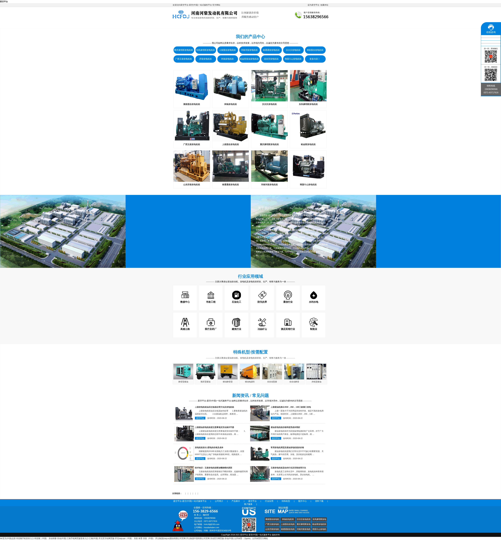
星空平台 (4, 1)
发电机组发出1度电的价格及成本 (209, 447)
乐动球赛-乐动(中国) (57, 538)
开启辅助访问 (306, 5)
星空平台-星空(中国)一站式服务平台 (194, 24)
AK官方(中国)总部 (8, 538)
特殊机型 (292, 24)
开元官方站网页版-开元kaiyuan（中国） (116, 538)
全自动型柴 (272, 382)
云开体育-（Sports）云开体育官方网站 (251, 538)
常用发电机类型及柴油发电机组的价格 (287, 447)
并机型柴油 (316, 382)
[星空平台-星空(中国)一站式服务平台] (215, 19)
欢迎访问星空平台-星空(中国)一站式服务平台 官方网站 (196, 5)
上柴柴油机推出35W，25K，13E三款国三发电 (291, 407)
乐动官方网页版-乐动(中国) (222, 538)
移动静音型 (228, 382)
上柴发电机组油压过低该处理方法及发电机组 (214, 407)
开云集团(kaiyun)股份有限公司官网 (170, 538)
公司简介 (225, 24)
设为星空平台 (313, 5)
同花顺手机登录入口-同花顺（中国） (32, 538)
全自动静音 (294, 382)
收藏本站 (324, 5)
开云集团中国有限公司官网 (198, 538)
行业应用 (276, 24)
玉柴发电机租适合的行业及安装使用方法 (288, 468)
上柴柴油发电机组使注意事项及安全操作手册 (214, 427)
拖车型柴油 (205, 382)
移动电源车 (250, 382)
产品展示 (242, 24)
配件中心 (309, 24)
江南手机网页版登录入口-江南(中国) (82, 538)
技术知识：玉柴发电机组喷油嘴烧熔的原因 (213, 468)
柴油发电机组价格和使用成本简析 (285, 427)
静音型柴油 (183, 382)
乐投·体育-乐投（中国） (144, 538)
